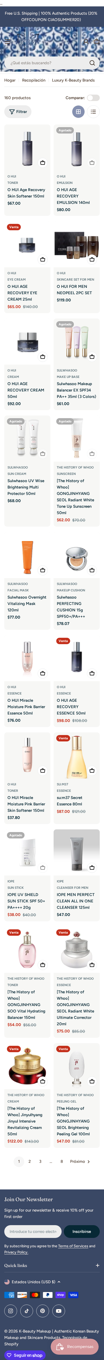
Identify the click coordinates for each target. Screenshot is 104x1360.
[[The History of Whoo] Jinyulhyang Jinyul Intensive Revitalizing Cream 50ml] (27, 1066)
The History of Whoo (75, 467)
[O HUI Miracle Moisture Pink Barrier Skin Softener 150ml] (27, 755)
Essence (14, 693)
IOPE (10, 881)
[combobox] (52, 63)
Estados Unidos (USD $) (33, 1282)
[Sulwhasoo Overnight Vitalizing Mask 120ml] (27, 555)
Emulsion (65, 183)
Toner (12, 183)
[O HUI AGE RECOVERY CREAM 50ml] (27, 341)
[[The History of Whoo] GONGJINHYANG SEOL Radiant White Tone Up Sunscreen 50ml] (77, 438)
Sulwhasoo (67, 370)
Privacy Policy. (16, 1252)
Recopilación (33, 80)
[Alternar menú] (7, 41)
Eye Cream (16, 279)
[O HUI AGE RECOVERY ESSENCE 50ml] (77, 658)
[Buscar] (92, 63)
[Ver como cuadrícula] (78, 111)
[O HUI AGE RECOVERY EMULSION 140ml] (77, 147)
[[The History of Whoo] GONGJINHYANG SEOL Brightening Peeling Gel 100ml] (77, 1066)
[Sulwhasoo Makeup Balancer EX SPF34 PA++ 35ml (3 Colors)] (77, 341)
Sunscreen (66, 474)
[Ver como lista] (93, 111)
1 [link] (19, 1161)
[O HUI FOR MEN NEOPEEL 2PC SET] (77, 244)
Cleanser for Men (72, 888)
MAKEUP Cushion (71, 590)
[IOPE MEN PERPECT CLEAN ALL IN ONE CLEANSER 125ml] (77, 852)
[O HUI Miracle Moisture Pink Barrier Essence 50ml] (27, 658)
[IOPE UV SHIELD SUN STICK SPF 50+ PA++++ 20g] (27, 852)
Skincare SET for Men (75, 279)
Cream (13, 377)
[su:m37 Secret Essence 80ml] (77, 755)
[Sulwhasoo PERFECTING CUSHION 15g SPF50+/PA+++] (77, 555)
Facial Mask (18, 590)
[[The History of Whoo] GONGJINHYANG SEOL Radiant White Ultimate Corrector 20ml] (77, 950)
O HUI (11, 176)
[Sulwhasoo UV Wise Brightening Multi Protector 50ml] (27, 438)
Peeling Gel (66, 1101)
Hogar (9, 80)
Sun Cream (16, 474)
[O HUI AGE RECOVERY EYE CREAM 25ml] (27, 244)
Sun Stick (15, 888)
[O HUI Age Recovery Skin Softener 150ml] (27, 147)
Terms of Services (73, 1246)
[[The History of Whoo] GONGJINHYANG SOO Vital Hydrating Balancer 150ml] (27, 950)
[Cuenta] (86, 41)
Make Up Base (68, 377)
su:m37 (62, 784)
